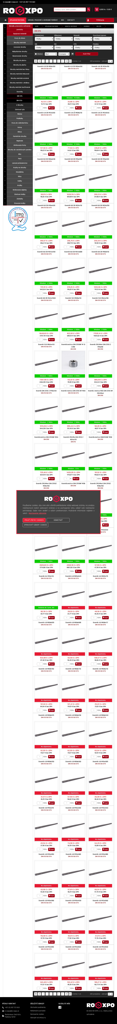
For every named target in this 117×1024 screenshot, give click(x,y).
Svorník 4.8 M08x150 (46, 670)
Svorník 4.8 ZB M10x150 (100, 67)
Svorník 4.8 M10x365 (73, 855)
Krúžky (19, 185)
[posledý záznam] (70, 62)
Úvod (36, 26)
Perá (19, 159)
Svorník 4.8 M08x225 (46, 716)
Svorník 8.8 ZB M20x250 (100, 206)
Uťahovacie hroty (20, 145)
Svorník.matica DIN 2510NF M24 (46, 438)
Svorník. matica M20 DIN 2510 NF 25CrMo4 (100, 393)
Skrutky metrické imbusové (19, 74)
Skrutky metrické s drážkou (19, 83)
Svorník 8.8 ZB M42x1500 (46, 299)
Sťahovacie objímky (20, 190)
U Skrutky (19, 105)
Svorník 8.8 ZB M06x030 (46, 160)
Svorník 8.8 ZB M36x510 (100, 253)
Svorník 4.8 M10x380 (100, 855)
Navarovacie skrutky (20, 56)
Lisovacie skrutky (20, 47)
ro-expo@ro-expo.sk (10, 2)
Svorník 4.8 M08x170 (73, 670)
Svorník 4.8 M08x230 (73, 716)
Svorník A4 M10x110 (46, 577)
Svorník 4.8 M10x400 (73, 901)
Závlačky (20, 199)
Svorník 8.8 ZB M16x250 (73, 160)
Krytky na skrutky (19, 167)
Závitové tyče (20, 109)
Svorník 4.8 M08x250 (46, 762)
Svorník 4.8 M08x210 (100, 670)
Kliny (19, 176)
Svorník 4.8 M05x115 (100, 577)
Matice (19, 114)
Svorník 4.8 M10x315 (46, 809)
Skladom (40, 54)
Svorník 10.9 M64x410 (46, 345)
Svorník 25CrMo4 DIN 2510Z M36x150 (100, 485)
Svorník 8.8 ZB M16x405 (46, 206)
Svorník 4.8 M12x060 (100, 901)
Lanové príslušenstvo (19, 163)
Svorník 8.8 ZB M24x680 (73, 253)
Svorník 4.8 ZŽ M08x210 (73, 114)
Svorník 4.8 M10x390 (46, 901)
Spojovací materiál (19, 34)
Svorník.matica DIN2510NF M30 (100, 438)
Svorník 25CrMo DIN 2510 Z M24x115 (73, 439)
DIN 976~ (20, 100)
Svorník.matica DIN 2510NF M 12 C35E (73, 346)
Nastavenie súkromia (37, 513)
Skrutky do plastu (19, 60)
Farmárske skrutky (19, 136)
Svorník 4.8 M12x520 (100, 948)
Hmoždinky (20, 172)
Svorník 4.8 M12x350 (46, 948)
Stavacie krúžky (19, 203)
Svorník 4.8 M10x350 (46, 855)
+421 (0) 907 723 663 (27, 2)
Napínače (20, 141)
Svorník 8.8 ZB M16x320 (100, 160)
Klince (20, 132)
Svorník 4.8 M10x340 (100, 809)
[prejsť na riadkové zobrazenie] (72, 54)
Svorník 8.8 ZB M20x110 (73, 206)
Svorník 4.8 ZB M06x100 (46, 67)
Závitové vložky (19, 194)
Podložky (20, 118)
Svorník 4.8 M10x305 (100, 762)
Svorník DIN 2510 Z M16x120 (46, 392)
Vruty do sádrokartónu (20, 123)
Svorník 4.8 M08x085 (73, 623)
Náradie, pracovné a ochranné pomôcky (19, 28)
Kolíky (20, 181)
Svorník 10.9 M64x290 (100, 299)
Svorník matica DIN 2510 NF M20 (73, 392)
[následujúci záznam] (66, 62)
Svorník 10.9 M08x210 (73, 299)
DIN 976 (19, 96)
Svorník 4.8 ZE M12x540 (100, 114)
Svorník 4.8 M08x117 (100, 623)
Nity (19, 154)
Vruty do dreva (19, 38)
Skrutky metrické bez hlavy (19, 69)
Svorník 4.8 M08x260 (73, 762)
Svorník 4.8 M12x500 (73, 948)
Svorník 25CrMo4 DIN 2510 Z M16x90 (100, 346)
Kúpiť (52, 108)
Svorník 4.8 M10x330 (73, 809)
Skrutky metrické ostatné (20, 78)
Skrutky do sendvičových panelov (20, 150)
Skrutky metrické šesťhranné (19, 87)
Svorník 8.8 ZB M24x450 (46, 253)
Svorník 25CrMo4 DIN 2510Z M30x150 (46, 485)
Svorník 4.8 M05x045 (73, 577)
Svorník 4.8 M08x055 (46, 623)
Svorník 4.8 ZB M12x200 (46, 114)
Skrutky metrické (20, 43)
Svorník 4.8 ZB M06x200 (73, 67)
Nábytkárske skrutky (19, 51)
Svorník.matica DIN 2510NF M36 (73, 484)
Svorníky (20, 92)
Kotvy (20, 127)
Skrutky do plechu (19, 65)
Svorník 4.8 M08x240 (100, 716)
